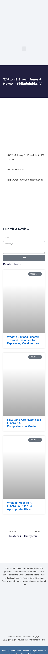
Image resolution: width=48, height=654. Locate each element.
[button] (24, 48)
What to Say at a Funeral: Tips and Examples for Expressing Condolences (23, 340)
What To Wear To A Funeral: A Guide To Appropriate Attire (19, 506)
